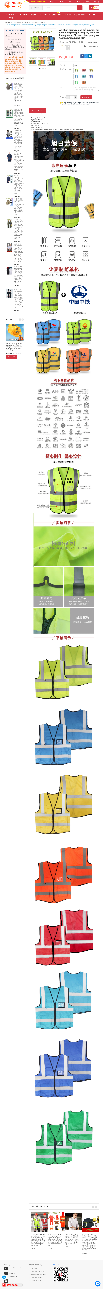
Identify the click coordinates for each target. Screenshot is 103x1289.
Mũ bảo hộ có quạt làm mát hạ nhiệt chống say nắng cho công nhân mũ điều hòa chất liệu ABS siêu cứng (14, 347)
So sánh (72, 2)
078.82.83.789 (13, 1276)
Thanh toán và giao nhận (38, 1274)
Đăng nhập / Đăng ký (93, 2)
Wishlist (64, 2)
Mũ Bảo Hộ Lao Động (28, 15)
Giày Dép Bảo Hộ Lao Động (75, 15)
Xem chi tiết (11, 357)
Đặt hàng (87, 97)
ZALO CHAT (57, 1265)
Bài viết (93, 15)
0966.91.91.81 (13, 1273)
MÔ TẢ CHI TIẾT (37, 110)
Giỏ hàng (81, 2)
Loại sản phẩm (34, 8)
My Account (55, 2)
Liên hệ (10, 18)
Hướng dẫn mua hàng (37, 1271)
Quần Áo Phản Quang (37, 22)
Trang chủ (12, 15)
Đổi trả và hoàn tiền (36, 1277)
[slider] (62, 46)
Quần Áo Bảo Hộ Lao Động (50, 14)
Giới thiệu (34, 1268)
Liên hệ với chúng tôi (37, 1280)
